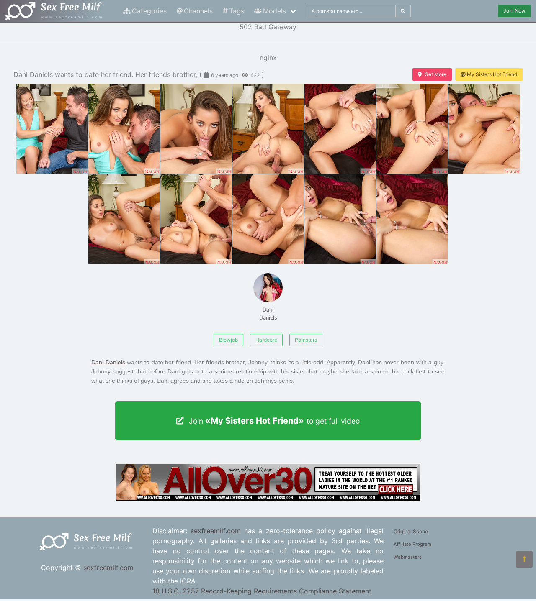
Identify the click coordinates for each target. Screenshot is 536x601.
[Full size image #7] (124, 219)
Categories (149, 11)
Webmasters (408, 557)
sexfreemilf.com (108, 567)
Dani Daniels (268, 314)
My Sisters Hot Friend (492, 74)
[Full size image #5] (412, 129)
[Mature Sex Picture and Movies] (268, 498)
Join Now (514, 11)
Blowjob (228, 340)
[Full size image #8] (196, 219)
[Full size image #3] (268, 129)
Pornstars (306, 340)
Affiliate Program (412, 544)
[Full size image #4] (340, 129)
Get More (435, 74)
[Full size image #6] (484, 129)
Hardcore (266, 340)
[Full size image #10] (340, 219)
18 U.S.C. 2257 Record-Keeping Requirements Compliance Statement (261, 591)
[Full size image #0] (52, 129)
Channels (198, 11)
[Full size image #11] (412, 219)
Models (274, 11)
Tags (236, 11)
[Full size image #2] (196, 129)
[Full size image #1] (124, 129)
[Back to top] (524, 559)
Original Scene (411, 531)
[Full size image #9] (268, 219)
